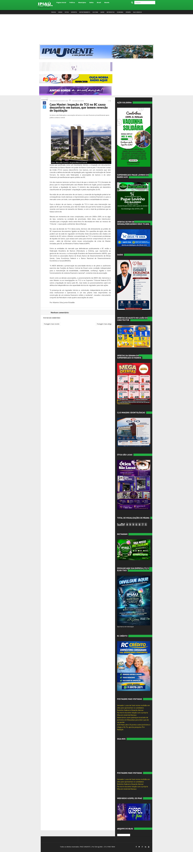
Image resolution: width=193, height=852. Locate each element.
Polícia (53, 12)
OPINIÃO (128, 12)
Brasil (99, 2)
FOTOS (67, 12)
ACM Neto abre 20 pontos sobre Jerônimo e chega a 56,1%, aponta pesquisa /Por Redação (133, 727)
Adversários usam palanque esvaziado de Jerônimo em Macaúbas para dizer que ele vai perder (133, 719)
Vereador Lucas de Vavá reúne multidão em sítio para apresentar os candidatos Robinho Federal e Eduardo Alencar (133, 707)
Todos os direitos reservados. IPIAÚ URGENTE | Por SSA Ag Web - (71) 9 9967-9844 (87, 847)
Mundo (106, 2)
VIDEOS (60, 12)
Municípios (82, 2)
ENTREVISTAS (110, 12)
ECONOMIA (120, 12)
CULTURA (95, 12)
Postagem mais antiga (104, 324)
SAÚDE (102, 12)
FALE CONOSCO (137, 12)
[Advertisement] (96, 29)
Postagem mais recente (51, 324)
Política (72, 2)
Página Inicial (61, 2)
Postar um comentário (51, 318)
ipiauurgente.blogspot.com (59, 101)
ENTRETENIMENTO (84, 12)
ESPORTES (74, 12)
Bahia (91, 2)
